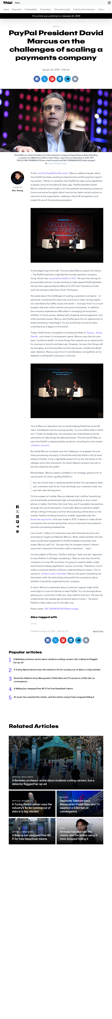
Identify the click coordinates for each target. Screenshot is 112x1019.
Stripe (99, 332)
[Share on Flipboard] (63, 640)
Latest (6, 9)
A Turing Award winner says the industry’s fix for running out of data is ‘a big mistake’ (57, 669)
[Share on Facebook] (48, 640)
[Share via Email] (86, 640)
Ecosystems (45, 9)
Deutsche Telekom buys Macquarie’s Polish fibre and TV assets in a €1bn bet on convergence (54, 680)
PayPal (34, 624)
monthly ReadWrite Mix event (53, 173)
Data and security (62, 9)
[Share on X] (55, 640)
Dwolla (34, 336)
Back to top (98, 631)
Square (90, 332)
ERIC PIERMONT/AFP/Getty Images (61, 608)
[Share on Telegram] (78, 640)
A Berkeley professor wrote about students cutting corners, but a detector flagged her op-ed (55, 661)
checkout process (40, 445)
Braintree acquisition (41, 519)
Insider (56, 27)
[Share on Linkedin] (70, 640)
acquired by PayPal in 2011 (62, 278)
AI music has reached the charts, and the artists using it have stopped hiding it (54, 697)
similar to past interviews (54, 573)
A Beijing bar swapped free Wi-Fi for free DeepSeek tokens (43, 688)
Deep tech (16, 9)
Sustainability (31, 9)
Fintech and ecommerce (84, 9)
